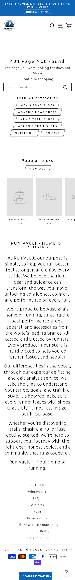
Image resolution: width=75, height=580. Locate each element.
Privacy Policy (37, 518)
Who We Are (37, 491)
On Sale (52, 132)
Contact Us (37, 485)
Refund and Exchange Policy (37, 524)
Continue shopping (37, 79)
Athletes (37, 505)
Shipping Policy (37, 531)
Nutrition (24, 132)
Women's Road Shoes (37, 112)
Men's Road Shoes (37, 105)
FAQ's (37, 498)
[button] (35, 576)
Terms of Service (37, 538)
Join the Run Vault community (36, 549)
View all (37, 168)
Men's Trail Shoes (37, 119)
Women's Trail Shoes (37, 125)
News (37, 511)
